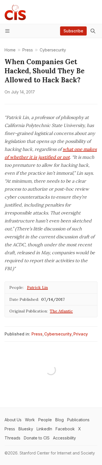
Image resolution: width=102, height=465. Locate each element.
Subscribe (73, 30)
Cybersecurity (58, 333)
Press (36, 333)
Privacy (80, 333)
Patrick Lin (37, 287)
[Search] (92, 31)
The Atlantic (61, 311)
